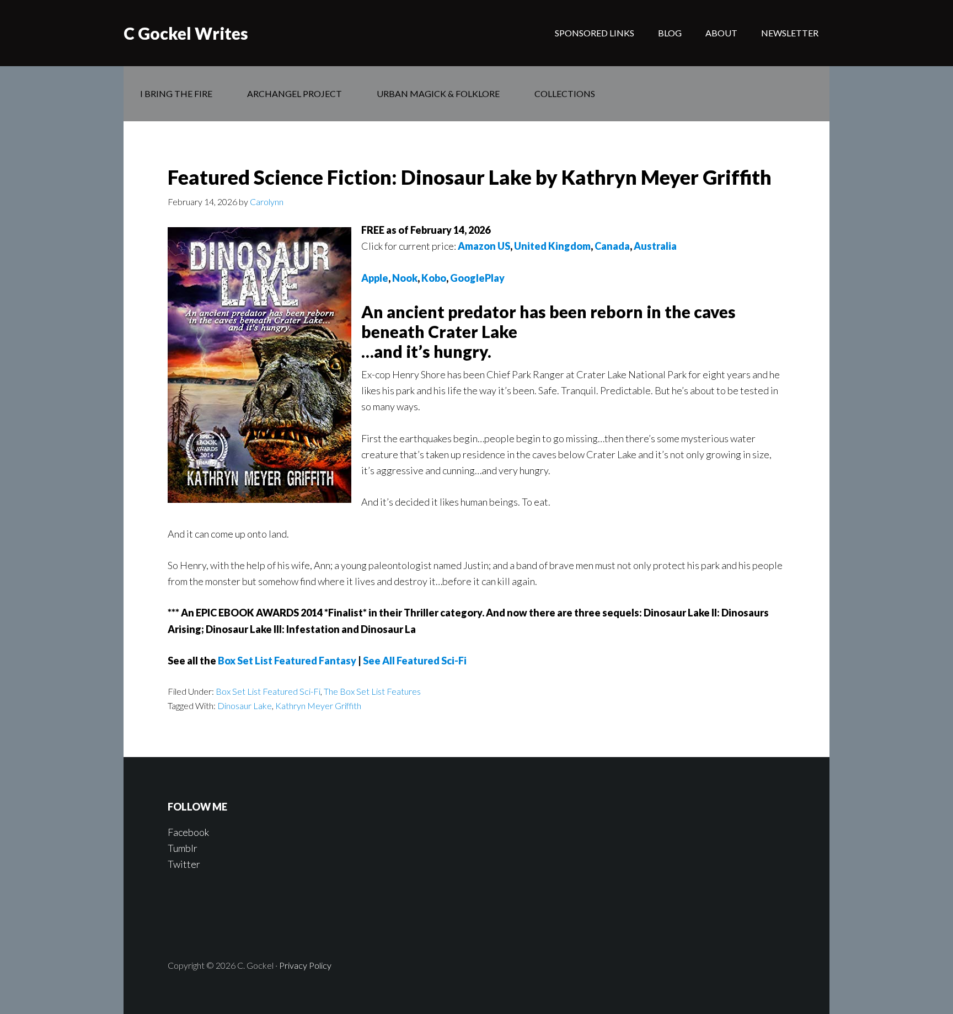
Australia (655, 246)
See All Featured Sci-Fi (415, 660)
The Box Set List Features (372, 691)
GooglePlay (477, 278)
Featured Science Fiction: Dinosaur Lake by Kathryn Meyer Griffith (470, 177)
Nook (404, 278)
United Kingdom (552, 246)
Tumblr (182, 848)
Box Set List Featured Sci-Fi (268, 691)
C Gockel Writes (186, 33)
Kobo (433, 278)
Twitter (184, 864)
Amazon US (484, 246)
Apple (374, 278)
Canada (612, 246)
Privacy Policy (305, 965)
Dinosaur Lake (244, 705)
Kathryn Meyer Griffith (318, 705)
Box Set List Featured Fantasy (287, 660)
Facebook (188, 832)
